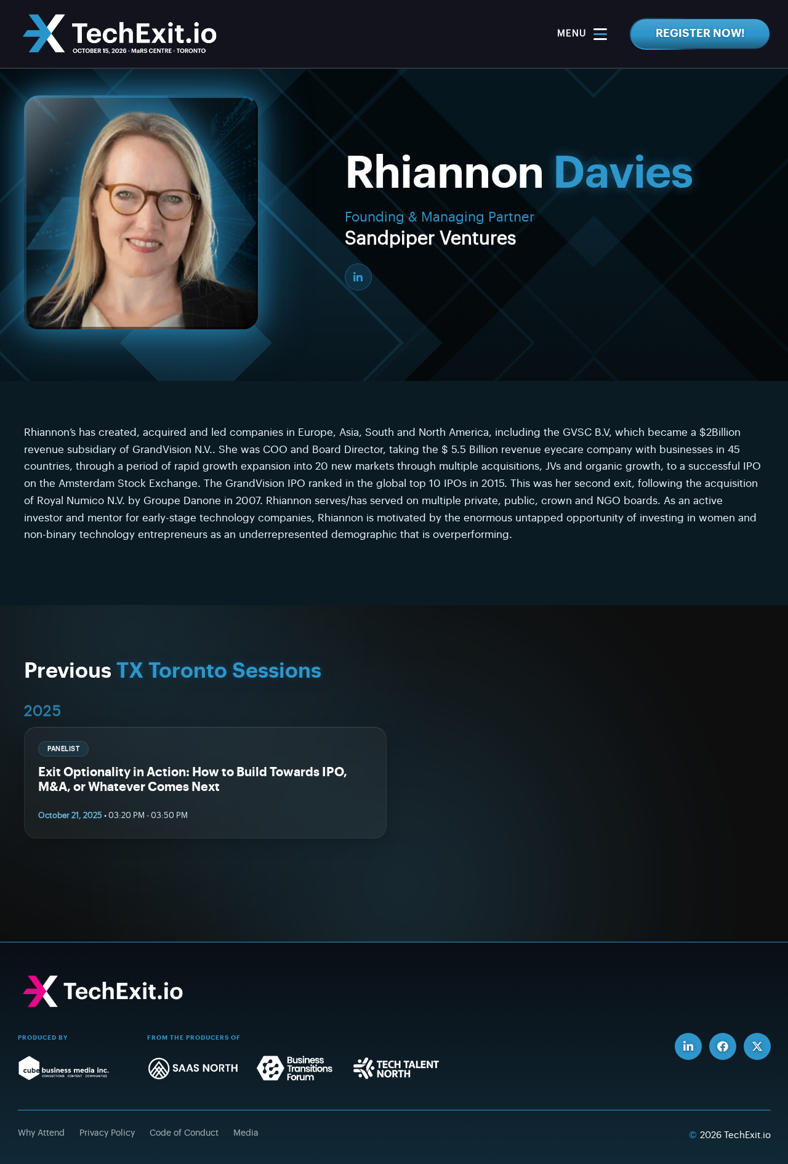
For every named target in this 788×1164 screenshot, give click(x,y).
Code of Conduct (184, 1133)
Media (246, 1133)
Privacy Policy (107, 1133)
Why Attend (41, 1133)
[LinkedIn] (358, 277)
